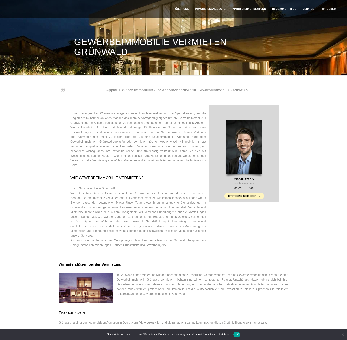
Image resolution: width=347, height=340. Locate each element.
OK (237, 334)
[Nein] (342, 334)
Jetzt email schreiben (242, 196)
